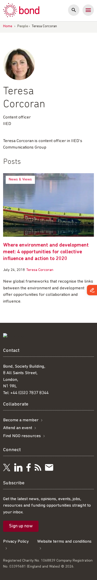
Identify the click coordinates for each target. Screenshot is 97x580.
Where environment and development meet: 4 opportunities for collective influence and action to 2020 (46, 252)
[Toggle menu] (88, 10)
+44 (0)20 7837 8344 (29, 393)
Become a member (21, 420)
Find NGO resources (22, 436)
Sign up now (21, 526)
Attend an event (17, 428)
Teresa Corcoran (39, 270)
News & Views (20, 179)
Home (7, 26)
